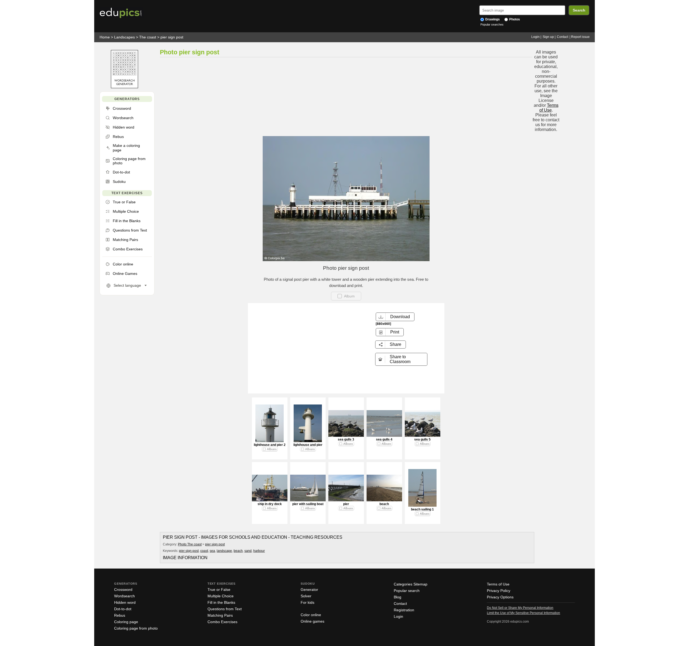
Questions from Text (225, 609)
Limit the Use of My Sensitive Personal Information (523, 613)
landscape (224, 551)
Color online (311, 615)
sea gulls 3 (346, 439)
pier (346, 504)
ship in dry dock (270, 504)
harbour (259, 551)
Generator (309, 589)
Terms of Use (548, 107)
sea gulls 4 (384, 439)
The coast (147, 37)
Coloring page (126, 622)
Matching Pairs (220, 615)
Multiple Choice (221, 596)
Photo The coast (190, 544)
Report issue (580, 37)
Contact (562, 37)
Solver (306, 596)
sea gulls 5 (422, 439)
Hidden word (125, 602)
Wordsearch (124, 596)
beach (384, 504)
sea (212, 551)
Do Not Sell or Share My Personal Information (520, 608)
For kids (307, 602)
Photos (514, 19)
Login (535, 37)
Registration (404, 610)
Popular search (407, 590)
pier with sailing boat (308, 504)
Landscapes (124, 37)
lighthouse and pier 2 (270, 445)
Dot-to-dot (122, 609)
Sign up (548, 37)
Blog (397, 597)
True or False (219, 589)
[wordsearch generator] (124, 87)
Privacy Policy (498, 590)
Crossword (123, 589)
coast (204, 551)
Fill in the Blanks (221, 602)
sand (248, 551)
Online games (312, 621)
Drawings (492, 19)
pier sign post (171, 37)
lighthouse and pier (307, 445)
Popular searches (492, 24)
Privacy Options (500, 597)
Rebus (119, 615)
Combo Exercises (222, 622)
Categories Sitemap (410, 584)
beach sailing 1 (422, 509)
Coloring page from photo (136, 628)
